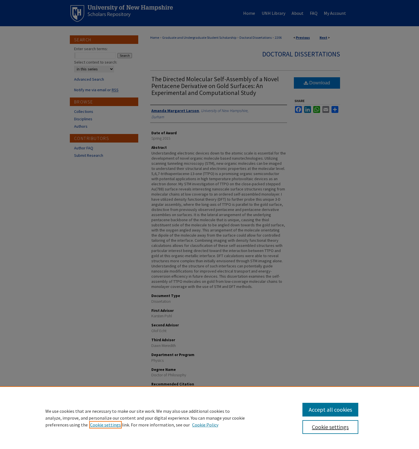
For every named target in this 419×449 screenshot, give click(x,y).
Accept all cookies (330, 409)
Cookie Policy (205, 425)
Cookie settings (105, 425)
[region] (209, 417)
